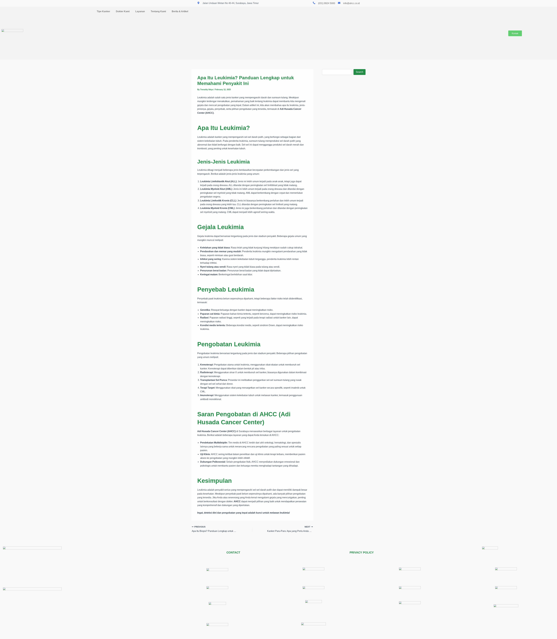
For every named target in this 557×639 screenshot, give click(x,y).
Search (359, 72)
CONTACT (233, 552)
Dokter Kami (123, 11)
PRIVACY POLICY (362, 552)
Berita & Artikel (180, 11)
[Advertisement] (282, 36)
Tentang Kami (158, 11)
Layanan (140, 11)
